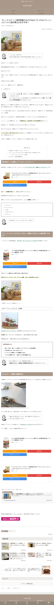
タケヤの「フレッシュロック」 (9, 330)
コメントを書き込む (27, 583)
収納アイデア (5, 531)
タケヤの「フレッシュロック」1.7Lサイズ (27, 240)
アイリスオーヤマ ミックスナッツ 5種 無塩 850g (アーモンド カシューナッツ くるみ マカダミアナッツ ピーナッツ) (31, 174)
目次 (25, 147)
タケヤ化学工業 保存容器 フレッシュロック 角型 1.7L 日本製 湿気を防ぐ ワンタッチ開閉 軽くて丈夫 (31, 251)
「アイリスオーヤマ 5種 (31, 167)
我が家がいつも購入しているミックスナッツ (19, 150)
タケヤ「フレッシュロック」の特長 (19, 154)
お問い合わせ (40, 600)
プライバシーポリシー (14, 600)
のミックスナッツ (42, 167)
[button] (50, 432)
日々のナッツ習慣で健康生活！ (16, 156)
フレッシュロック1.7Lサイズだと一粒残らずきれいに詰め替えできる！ (25, 152)
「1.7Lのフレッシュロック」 (26, 424)
